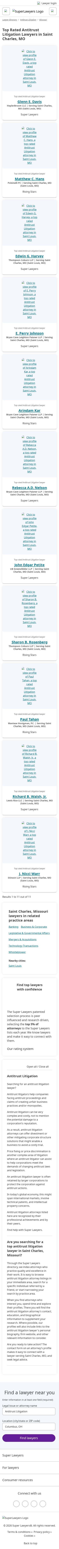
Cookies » (29, 1535)
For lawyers (10, 1467)
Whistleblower (17, 952)
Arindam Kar (29, 410)
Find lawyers (29, 1438)
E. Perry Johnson (30, 333)
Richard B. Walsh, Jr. (30, 796)
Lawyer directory (9, 19)
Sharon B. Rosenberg (30, 642)
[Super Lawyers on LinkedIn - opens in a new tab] (43, 1504)
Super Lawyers (13, 1455)
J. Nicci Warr (29, 873)
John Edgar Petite (29, 564)
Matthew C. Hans (29, 178)
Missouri (43, 19)
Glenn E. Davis (29, 101)
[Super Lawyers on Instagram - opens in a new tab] (25, 1504)
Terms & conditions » (19, 1532)
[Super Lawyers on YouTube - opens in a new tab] (34, 1504)
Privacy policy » (43, 1532)
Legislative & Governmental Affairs (29, 933)
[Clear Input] (51, 1411)
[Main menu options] (6, 11)
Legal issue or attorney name (19, 1405)
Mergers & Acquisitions (23, 939)
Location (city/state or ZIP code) (21, 1421)
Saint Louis (15, 966)
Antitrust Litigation (28, 19)
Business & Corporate (34, 927)
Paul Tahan (29, 719)
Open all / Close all (38, 1066)
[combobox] (28, 1411)
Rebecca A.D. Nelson (29, 487)
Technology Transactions (23, 946)
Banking (13, 927)
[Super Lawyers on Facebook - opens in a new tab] (16, 1504)
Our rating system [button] (20, 1049)
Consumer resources (17, 1480)
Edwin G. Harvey (29, 255)
